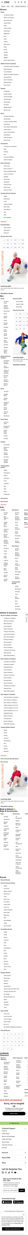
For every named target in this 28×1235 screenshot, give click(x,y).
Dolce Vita (6, 899)
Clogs (5, 25)
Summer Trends (8, 190)
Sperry (5, 491)
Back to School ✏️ (8, 168)
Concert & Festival (8, 174)
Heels (5, 39)
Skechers (17, 606)
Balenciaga (6, 978)
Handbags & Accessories (7, 1087)
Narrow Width (7, 227)
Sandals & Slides (18, 1085)
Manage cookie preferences (13, 1229)
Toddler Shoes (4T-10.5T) (5, 524)
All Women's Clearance (7, 1063)
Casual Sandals (8, 94)
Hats (5, 154)
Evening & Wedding (9, 157)
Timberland (6, 494)
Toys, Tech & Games (18, 863)
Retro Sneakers (8, 642)
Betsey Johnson (8, 891)
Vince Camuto (7, 926)
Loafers (5, 41)
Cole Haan (6, 478)
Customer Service (7, 1145)
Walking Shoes (7, 82)
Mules (5, 47)
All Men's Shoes (6, 302)
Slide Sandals (6, 341)
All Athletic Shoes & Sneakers (11, 66)
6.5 (23, 240)
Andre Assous (7, 975)
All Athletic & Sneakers (10, 618)
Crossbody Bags (6, 829)
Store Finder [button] (5, 1142)
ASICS (5, 733)
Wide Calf (6, 233)
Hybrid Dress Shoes (5, 432)
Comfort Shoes (7, 28)
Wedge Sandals (8, 107)
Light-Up (6, 560)
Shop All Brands (5, 880)
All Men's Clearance (18, 1061)
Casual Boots (7, 119)
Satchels (6, 842)
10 (4, 247)
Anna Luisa (6, 1014)
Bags (5, 149)
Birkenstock (7, 199)
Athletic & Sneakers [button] (20, 6)
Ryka (5, 958)
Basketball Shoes (8, 667)
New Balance (7, 209)
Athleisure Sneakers (9, 621)
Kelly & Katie (7, 1021)
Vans (5, 969)
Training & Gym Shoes (9, 650)
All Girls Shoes (17, 513)
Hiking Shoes (5, 334)
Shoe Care (18, 853)
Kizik (5, 945)
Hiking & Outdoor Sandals (6, 461)
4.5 (8, 240)
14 (16, 329)
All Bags (6, 816)
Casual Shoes (7, 23)
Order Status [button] (5, 1134)
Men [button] (8, 6)
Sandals (6, 52)
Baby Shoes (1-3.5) (6, 518)
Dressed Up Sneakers (7, 426)
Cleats (5, 551)
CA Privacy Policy (6, 1225)
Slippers (6, 55)
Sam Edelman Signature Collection (12, 1027)
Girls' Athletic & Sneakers (10, 700)
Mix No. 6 (6, 1024)
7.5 (8, 244)
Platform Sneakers (8, 639)
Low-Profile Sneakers (9, 634)
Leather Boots (7, 129)
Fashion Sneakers (8, 629)
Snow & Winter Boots (9, 132)
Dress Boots (7, 124)
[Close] (24, 1214)
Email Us (4, 1131)
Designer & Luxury (18, 830)
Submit (22, 1190)
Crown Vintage (7, 1019)
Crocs (5, 201)
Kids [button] (12, 6)
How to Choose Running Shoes (10, 759)
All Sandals (6, 91)
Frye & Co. (6, 907)
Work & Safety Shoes (9, 60)
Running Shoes (7, 77)
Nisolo (5, 999)
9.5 (23, 244)
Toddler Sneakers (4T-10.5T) (11, 705)
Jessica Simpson (8, 204)
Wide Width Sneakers (9, 655)
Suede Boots (7, 135)
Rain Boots (6, 416)
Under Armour (7, 966)
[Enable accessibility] (26, 614)
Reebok (6, 749)
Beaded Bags (6, 822)
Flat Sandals (7, 102)
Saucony (6, 961)
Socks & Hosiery (8, 159)
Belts (17, 827)
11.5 (15, 247)
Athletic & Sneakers (9, 17)
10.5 (8, 247)
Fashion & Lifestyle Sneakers (11, 74)
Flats (5, 36)
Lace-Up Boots (6, 412)
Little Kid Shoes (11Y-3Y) (6, 530)
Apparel (18, 821)
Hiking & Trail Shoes (9, 631)
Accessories (4, 498)
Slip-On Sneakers (8, 80)
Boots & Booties (8, 20)
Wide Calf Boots (8, 137)
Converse (17, 591)
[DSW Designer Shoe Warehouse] (7, 2)
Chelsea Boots (6, 394)
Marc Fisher (7, 207)
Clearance (3, 222)
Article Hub (6, 166)
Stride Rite (17, 609)
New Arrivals (7, 85)
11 (11, 247)
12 (19, 247)
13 (22, 247)
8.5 (15, 244)
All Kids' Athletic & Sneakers (11, 697)
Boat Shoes (7, 311)
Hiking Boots (5, 408)
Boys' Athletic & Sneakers (10, 702)
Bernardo (6, 981)
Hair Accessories (19, 843)
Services (4, 1147)
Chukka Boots (6, 398)
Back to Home (14, 1113)
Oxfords (6, 438)
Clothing (6, 152)
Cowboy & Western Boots (10, 121)
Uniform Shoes (6, 579)
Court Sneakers (8, 72)
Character (6, 548)
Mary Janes (7, 44)
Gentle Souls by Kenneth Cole (11, 989)
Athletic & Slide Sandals (6, 449)
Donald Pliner (7, 986)
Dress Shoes (7, 31)
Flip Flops (6, 104)
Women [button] (3, 6)
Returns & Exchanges (8, 1136)
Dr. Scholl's (6, 902)
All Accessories (19, 817)
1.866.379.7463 (6, 1139)
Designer (6, 176)
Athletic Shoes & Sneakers (6, 307)
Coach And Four (8, 1016)
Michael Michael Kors (9, 997)
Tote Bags (6, 849)
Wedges (6, 57)
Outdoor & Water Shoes (6, 564)
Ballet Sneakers (8, 69)
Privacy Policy (17, 1223)
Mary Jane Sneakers (9, 637)
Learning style (6, 286)
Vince (5, 1007)
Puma (16, 604)
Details (16, 1186)
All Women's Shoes (8, 15)
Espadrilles (6, 33)
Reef (5, 215)
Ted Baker (6, 1005)
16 (23, 329)
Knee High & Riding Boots (10, 127)
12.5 (20, 325)
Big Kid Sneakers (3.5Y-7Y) (11, 710)
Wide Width (7, 230)
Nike (5, 212)
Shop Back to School (7, 293)
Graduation (6, 182)
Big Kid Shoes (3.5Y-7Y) (6, 536)
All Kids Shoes (6, 513)
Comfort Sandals (8, 96)
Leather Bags (6, 838)
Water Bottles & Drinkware (18, 872)
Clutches (6, 826)
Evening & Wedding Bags (6, 834)
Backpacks (6, 819)
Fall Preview (7, 179)
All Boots (6, 391)
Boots (5, 313)
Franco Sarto (7, 904)
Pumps (5, 49)
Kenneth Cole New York (10, 991)
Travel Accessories (19, 867)
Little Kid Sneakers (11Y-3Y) (11, 708)
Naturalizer (6, 915)
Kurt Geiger (7, 994)
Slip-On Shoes (6, 575)
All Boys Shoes (17, 549)
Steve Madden (7, 217)
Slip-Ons (6, 345)
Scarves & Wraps (18, 849)
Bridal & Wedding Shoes (10, 171)
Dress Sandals (7, 99)
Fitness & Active (18, 838)
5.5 (15, 240)
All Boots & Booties (9, 116)
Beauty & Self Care (18, 824)
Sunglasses (18, 860)
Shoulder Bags (6, 845)
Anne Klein (6, 888)
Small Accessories (19, 856)
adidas (5, 196)
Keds (5, 942)
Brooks (5, 475)
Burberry (6, 983)
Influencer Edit (7, 184)
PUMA (5, 746)
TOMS (5, 923)
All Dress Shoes (6, 422)
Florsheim (6, 483)
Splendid (6, 1002)
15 (20, 329)
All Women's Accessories (10, 146)
